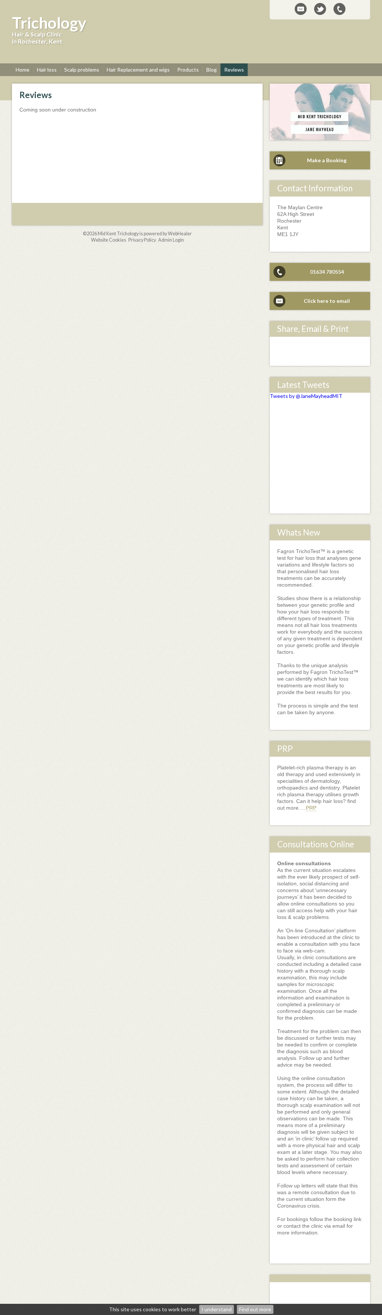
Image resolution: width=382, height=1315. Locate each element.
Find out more (255, 1309)
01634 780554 (327, 272)
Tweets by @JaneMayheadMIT (306, 396)
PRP (311, 808)
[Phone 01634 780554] (339, 9)
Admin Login (171, 240)
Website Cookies (108, 240)
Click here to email (327, 301)
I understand (216, 1309)
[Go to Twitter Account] (320, 9)
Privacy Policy (142, 240)
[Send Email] (300, 9)
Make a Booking (327, 160)
